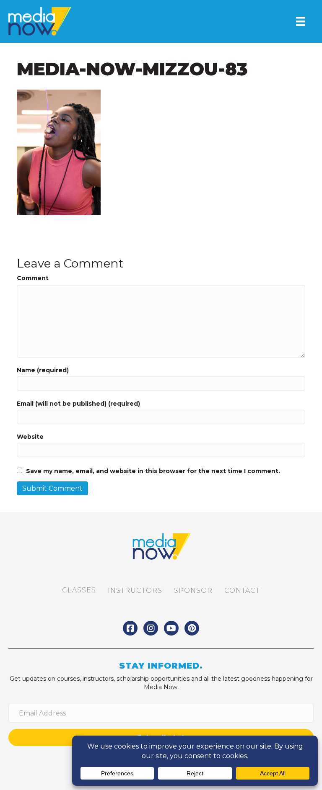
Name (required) (43, 370)
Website (30, 436)
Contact (242, 590)
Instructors (135, 590)
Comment (33, 278)
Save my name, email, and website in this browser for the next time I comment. (153, 471)
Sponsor (193, 590)
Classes (79, 590)
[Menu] (301, 21)
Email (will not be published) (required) (78, 403)
